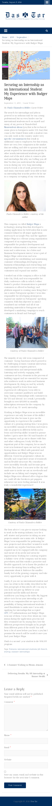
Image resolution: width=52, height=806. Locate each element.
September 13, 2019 (12, 103)
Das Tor (34, 801)
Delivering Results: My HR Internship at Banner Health (26, 675)
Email (7, 747)
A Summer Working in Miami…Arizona (25, 665)
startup (7, 652)
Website (8, 759)
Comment (9, 702)
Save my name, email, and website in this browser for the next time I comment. (23, 776)
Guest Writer (29, 103)
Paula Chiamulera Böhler (18, 107)
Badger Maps (33, 224)
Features (13, 649)
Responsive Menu (47, 2)
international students (27, 649)
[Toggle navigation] (5, 31)
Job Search (42, 649)
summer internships (21, 652)
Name (8, 735)
